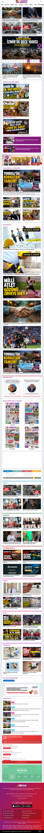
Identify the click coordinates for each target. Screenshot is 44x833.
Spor (16, 4)
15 (38, 61)
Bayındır (14, 825)
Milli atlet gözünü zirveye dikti (20, 703)
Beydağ (26, 825)
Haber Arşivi (26, 817)
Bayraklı (18, 825)
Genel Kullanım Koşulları (32, 822)
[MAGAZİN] (40, 515)
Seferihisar (28, 828)
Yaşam (26, 4)
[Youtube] (23, 803)
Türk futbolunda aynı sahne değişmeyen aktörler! (12, 381)
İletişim (20, 823)
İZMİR (3, 825)
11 (28, 61)
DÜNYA (5, 483)
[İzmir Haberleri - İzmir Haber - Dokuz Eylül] (21, 1)
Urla (41, 828)
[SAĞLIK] (40, 580)
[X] (15, 803)
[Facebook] (13, 803)
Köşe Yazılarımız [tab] (7, 377)
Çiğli (40, 825)
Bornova (31, 825)
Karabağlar (20, 826)
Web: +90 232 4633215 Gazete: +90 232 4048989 (23, 796)
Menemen (15, 828)
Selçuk (32, 828)
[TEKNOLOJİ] (40, 645)
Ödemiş (23, 828)
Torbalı (37, 828)
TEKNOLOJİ (6, 645)
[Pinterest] (17, 803)
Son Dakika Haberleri (8, 817)
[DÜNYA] (40, 483)
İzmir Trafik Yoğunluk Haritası (30, 813)
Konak (6, 828)
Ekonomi (7, 4)
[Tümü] (40, 400)
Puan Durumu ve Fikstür (9, 815)
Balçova (10, 825)
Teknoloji (21, 4)
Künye (38, 822)
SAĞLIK (5, 581)
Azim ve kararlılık (31, 380)
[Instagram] (19, 803)
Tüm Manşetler (27, 815)
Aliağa (7, 825)
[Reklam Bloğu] (22, 690)
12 (31, 61)
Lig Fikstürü (23, 822)
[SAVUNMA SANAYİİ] (40, 548)
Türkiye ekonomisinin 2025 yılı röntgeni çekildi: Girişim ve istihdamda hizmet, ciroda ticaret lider (26, 709)
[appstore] (17, 806)
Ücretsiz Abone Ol (9, 680)
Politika (12, 4)
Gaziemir (10, 826)
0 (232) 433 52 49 (7, 754)
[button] (40, 160)
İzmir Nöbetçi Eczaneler (9, 811)
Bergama (23, 825)
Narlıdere (19, 828)
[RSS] (31, 803)
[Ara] (41, 1)
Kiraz (39, 826)
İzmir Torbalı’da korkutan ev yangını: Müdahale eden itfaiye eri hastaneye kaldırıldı (25, 721)
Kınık (3, 828)
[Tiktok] (25, 803)
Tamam (40, 831)
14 (36, 61)
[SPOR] (40, 613)
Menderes (10, 828)
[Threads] (27, 803)
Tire (35, 828)
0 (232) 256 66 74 (7, 748)
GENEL (13, 707)
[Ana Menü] (2, 1)
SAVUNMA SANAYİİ (9, 548)
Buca (34, 825)
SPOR (4, 613)
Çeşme (37, 825)
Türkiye (31, 4)
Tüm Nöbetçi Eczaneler (22, 762)
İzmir (2, 4)
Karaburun (25, 826)
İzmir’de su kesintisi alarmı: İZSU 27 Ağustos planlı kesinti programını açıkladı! (24, 732)
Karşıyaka (30, 826)
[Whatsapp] (29, 803)
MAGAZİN (6, 515)
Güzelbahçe (15, 826)
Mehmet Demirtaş (12, 393)
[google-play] (27, 806)
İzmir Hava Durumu (28, 811)
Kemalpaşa (35, 826)
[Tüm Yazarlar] (40, 377)
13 (33, 61)
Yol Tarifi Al (14, 748)
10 (26, 61)
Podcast (23, 823)
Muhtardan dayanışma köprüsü (20, 726)
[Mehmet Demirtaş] (12, 388)
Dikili (4, 826)
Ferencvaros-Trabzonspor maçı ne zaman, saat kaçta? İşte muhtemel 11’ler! (25, 715)
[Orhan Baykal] (31, 388)
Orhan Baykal (31, 393)
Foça (7, 826)
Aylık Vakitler (6, 780)
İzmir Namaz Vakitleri (9, 813)
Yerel (35, 4)
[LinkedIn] (21, 803)
